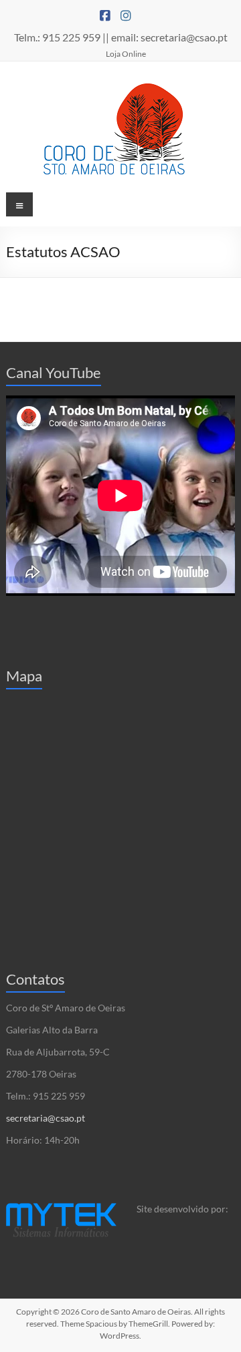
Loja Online (126, 53)
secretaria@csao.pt (45, 1118)
